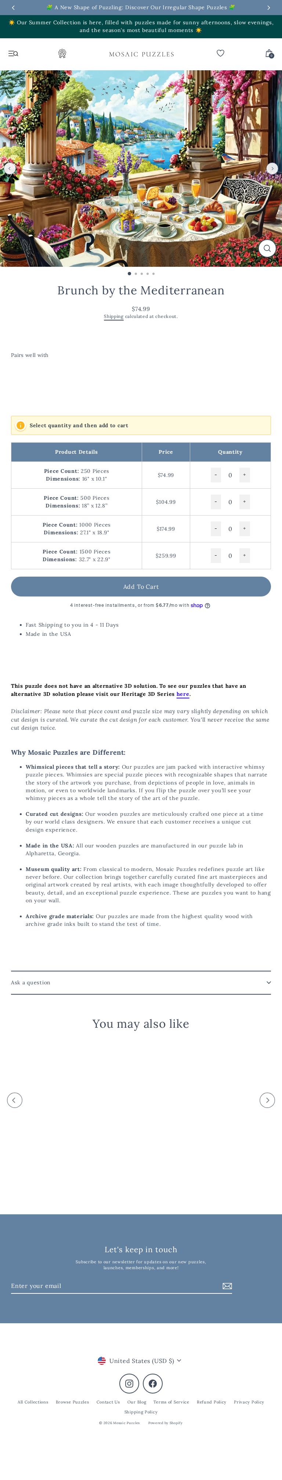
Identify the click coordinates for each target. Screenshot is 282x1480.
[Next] (272, 168)
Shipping (114, 316)
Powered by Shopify (165, 1423)
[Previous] (10, 168)
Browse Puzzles (72, 1402)
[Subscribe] (226, 1286)
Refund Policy (212, 1402)
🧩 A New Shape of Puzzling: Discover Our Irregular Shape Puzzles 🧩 (141, 7)
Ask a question (31, 982)
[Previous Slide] (13, 8)
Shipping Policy (141, 1412)
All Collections (33, 1402)
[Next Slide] (269, 8)
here (183, 694)
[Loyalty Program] (62, 56)
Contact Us (108, 1402)
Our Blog (137, 1402)
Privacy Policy (249, 1402)
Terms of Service (171, 1402)
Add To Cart (141, 586)
